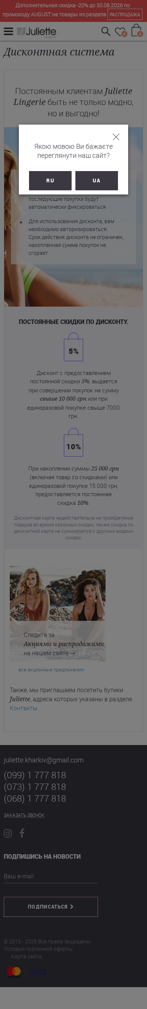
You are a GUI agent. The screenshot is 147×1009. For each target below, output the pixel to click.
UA (97, 180)
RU (50, 180)
